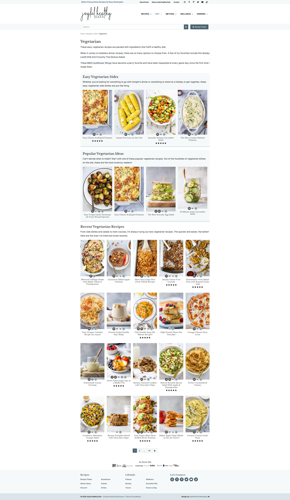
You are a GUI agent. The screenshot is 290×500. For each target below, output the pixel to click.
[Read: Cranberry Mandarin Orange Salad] (92, 414)
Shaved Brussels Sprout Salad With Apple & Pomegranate (171, 385)
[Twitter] (198, 2)
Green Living (151, 488)
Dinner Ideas (85, 483)
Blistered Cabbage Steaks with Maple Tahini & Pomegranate (92, 281)
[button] (150, 14)
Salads (104, 483)
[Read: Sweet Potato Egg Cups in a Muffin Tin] (119, 360)
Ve (120, 276)
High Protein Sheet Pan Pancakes (171, 333)
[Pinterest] (193, 2)
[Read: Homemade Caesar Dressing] (92, 361)
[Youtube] (202, 2)
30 (156, 211)
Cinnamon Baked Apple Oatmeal (119, 280)
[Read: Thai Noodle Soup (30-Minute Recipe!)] (145, 310)
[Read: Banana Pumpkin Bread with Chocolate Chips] (119, 414)
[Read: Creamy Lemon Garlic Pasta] (198, 414)
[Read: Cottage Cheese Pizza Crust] (198, 310)
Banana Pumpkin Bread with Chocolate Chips (119, 436)
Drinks (104, 488)
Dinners (201, 14)
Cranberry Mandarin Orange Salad (92, 436)
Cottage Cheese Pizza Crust (197, 333)
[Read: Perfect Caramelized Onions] (198, 361)
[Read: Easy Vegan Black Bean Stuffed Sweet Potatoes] (145, 414)
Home (82, 34)
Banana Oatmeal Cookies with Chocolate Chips (145, 384)
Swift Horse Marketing (199, 497)
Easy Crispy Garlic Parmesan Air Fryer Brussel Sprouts (97, 215)
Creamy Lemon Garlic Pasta (197, 436)
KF (97, 134)
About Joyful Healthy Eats (161, 2)
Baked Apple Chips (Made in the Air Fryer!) (171, 436)
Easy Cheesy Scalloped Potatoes (97, 138)
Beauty (128, 483)
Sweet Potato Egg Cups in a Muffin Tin (119, 381)
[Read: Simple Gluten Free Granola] (171, 258)
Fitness (128, 479)
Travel (128, 488)
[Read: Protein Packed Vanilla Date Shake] (119, 310)
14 (149, 451)
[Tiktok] (206, 2)
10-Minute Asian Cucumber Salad (192, 213)
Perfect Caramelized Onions (197, 384)
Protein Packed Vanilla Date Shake (118, 333)
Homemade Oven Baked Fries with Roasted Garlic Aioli (197, 281)
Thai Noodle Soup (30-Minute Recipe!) (145, 333)
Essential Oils (151, 483)
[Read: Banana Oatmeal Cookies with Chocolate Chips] (145, 361)
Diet (157, 14)
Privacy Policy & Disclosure (113, 497)
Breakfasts (105, 479)
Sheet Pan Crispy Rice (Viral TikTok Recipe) (145, 280)
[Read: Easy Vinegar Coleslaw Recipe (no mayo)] (92, 310)
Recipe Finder (200, 27)
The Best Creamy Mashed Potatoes (193, 139)
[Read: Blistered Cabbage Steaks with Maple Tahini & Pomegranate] (92, 258)
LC (99, 211)
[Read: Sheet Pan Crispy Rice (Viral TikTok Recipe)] (145, 258)
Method (170, 14)
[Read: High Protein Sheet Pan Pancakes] (171, 310)
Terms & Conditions (133, 497)
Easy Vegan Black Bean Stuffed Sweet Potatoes (145, 436)
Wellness (185, 14)
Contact (176, 2)
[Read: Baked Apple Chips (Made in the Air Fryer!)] (171, 414)
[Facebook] (189, 2)
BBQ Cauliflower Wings (99, 63)
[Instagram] (184, 2)
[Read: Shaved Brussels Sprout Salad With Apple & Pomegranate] (171, 361)
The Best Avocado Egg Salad (161, 214)
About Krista (144, 2)
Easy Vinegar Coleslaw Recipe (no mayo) (92, 333)
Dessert (83, 488)
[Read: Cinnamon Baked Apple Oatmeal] (119, 258)
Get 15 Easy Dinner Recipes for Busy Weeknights (103, 2)
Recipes (145, 14)
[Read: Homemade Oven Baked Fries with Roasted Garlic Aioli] (198, 258)
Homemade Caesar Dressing (92, 384)
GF (94, 134)
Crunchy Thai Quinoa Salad (110, 57)
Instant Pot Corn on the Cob (129, 138)
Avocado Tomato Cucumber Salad (161, 139)
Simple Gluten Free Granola (171, 280)
